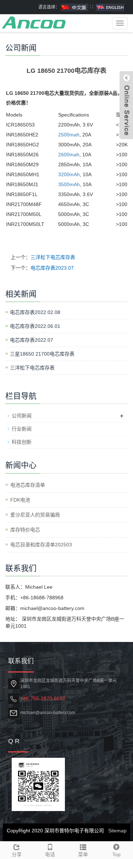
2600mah (68, 154)
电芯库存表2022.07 (31, 340)
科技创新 (22, 442)
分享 (17, 854)
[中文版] (74, 7)
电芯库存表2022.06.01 (35, 326)
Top (116, 854)
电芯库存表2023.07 (52, 268)
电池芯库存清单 (27, 485)
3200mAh (69, 174)
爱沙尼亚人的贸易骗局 (35, 515)
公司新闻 (22, 415)
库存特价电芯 (25, 530)
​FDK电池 (20, 500)
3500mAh (69, 184)
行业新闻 (22, 429)
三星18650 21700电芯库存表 (42, 354)
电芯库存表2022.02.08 (35, 312)
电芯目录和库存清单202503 (41, 544)
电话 (50, 854)
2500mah (68, 134)
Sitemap (117, 830)
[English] (110, 7)
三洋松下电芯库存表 (53, 257)
